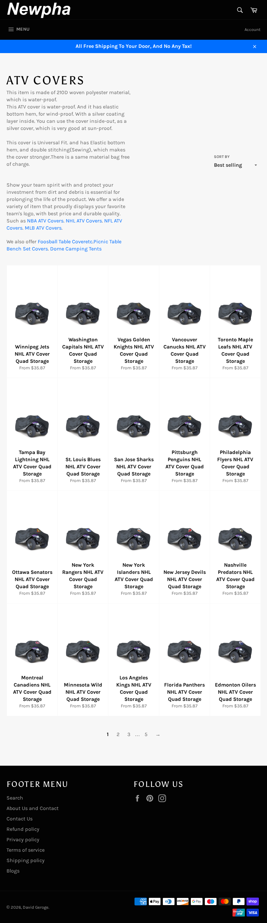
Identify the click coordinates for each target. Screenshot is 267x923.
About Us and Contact (33, 808)
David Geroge (36, 907)
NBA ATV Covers (45, 221)
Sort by (222, 156)
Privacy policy (23, 839)
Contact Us (20, 819)
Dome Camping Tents (76, 249)
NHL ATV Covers (84, 221)
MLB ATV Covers (43, 228)
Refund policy (23, 829)
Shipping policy (26, 860)
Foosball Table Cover (61, 241)
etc (88, 241)
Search (15, 798)
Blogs (13, 871)
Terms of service (26, 850)
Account (252, 29)
